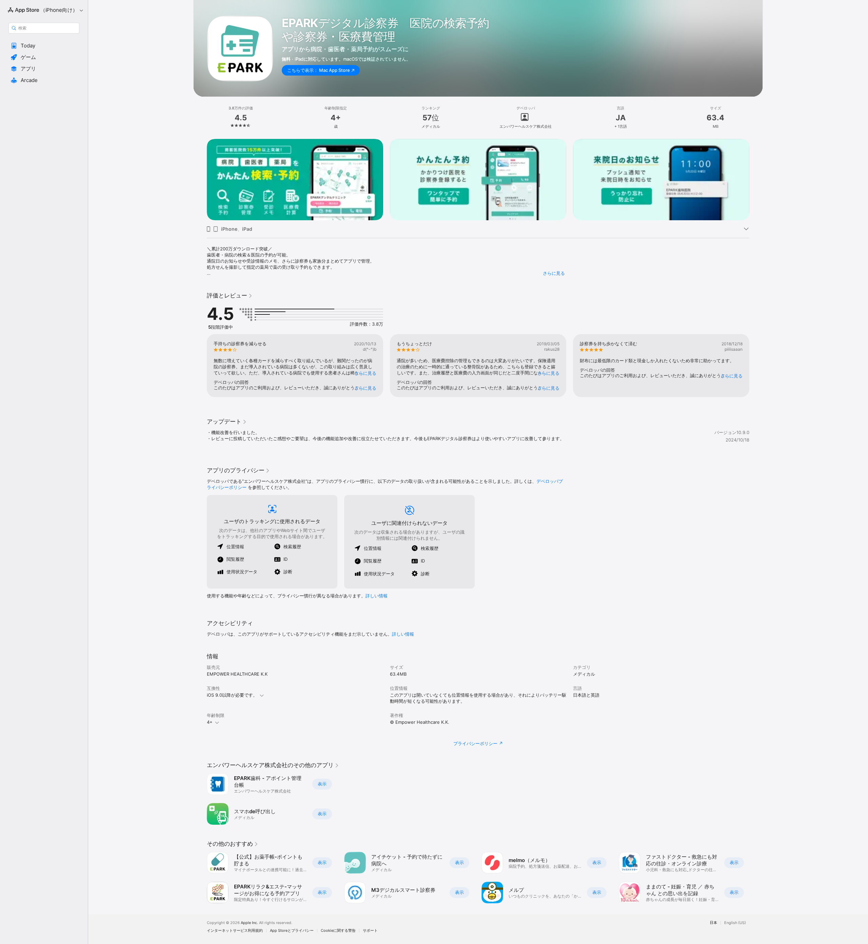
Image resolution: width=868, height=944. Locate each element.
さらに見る (554, 273)
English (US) (735, 923)
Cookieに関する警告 (338, 930)
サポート (370, 930)
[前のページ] (200, 179)
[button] (44, 46)
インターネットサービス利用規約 (235, 930)
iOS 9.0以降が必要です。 (232, 695)
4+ (210, 722)
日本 (713, 923)
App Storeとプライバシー (292, 930)
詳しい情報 (377, 595)
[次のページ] (756, 179)
